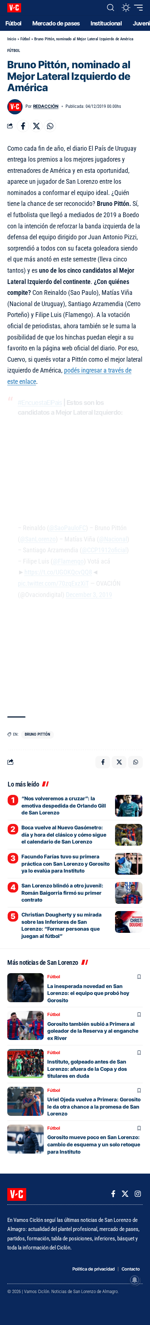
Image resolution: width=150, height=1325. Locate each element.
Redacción (45, 106)
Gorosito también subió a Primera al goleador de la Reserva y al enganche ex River (92, 1031)
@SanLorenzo (38, 539)
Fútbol (25, 39)
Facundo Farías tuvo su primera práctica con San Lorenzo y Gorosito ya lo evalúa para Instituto (65, 863)
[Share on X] (36, 126)
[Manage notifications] (135, 1280)
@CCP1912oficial (104, 550)
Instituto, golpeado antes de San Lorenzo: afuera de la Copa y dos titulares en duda (87, 1068)
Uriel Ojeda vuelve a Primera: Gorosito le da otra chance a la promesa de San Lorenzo (94, 1106)
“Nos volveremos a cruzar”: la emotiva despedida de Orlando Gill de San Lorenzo (63, 805)
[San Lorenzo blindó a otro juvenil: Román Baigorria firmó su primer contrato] (128, 893)
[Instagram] (138, 1194)
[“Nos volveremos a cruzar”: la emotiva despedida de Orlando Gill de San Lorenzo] (128, 806)
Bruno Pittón (37, 734)
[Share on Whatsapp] (50, 126)
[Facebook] (113, 1194)
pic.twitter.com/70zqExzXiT (53, 583)
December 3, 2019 (89, 594)
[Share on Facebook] (23, 126)
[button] (110, 7)
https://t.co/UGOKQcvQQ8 (58, 572)
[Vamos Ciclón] (14, 7)
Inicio (11, 39)
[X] (125, 1194)
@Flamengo (68, 561)
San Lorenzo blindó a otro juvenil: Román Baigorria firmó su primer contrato (62, 892)
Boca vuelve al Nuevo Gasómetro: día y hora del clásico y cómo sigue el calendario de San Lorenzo (63, 834)
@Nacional (113, 539)
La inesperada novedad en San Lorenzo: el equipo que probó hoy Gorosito (88, 993)
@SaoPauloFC (67, 528)
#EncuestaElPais (40, 402)
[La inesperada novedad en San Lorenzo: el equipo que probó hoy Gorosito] (25, 987)
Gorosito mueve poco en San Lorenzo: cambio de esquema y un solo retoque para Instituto (93, 1144)
